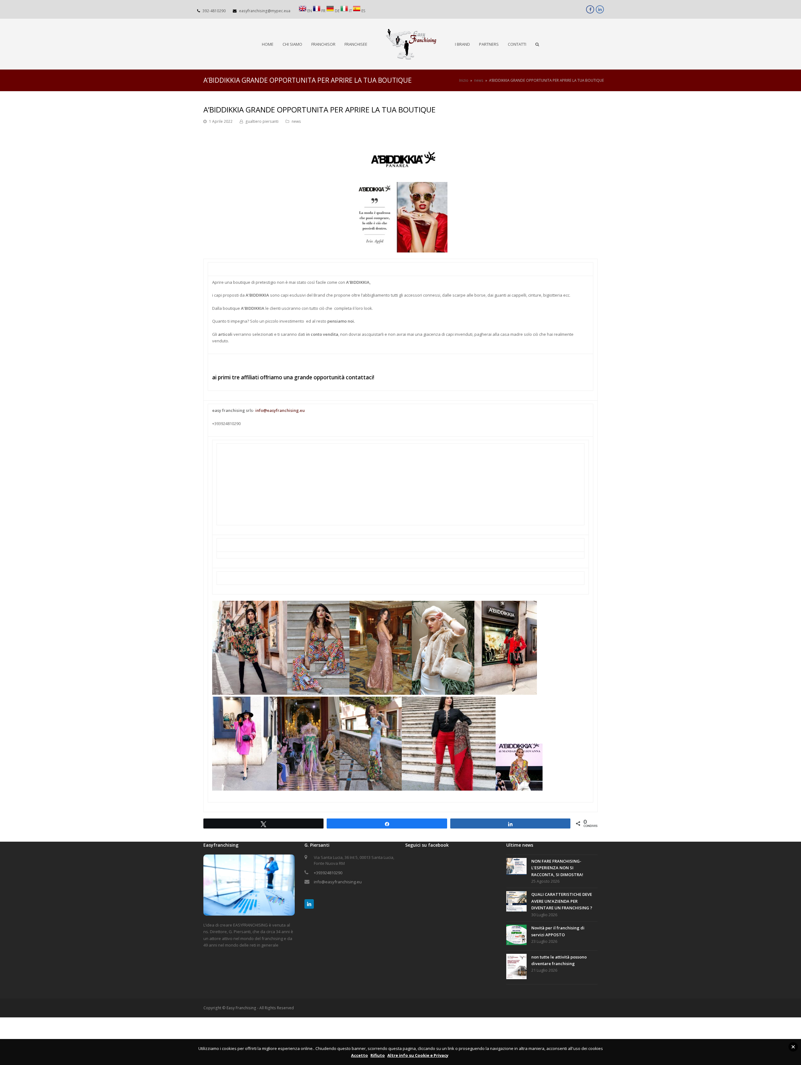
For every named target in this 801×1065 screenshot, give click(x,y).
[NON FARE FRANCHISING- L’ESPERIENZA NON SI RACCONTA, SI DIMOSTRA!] (516, 867)
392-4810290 (214, 10)
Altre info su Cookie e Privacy (417, 1055)
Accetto (359, 1055)
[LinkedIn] (309, 904)
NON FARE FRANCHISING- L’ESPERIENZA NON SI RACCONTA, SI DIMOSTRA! (557, 867)
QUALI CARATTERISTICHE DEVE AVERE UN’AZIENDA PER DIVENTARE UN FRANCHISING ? (561, 901)
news (296, 121)
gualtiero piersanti (261, 121)
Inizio (463, 80)
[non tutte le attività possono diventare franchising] (516, 967)
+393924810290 (328, 872)
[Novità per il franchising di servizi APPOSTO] (516, 936)
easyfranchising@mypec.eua (264, 10)
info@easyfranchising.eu (280, 410)
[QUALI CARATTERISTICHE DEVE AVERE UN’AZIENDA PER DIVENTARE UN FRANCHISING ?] (516, 902)
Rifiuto (377, 1055)
